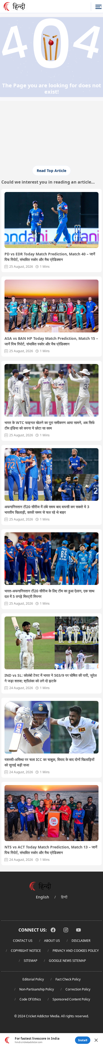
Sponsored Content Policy (71, 999)
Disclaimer (81, 940)
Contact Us (22, 940)
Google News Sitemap (67, 960)
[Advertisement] (51, 140)
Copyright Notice (26, 950)
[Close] (96, 1040)
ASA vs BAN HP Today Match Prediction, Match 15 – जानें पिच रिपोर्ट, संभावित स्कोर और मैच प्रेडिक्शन (51, 341)
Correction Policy (77, 989)
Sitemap (30, 960)
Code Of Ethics (30, 999)
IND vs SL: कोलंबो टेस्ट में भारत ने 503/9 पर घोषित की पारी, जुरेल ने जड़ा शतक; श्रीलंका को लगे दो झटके (50, 678)
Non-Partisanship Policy (36, 989)
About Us (52, 940)
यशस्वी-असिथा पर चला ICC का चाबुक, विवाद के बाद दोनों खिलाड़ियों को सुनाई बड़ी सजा (49, 762)
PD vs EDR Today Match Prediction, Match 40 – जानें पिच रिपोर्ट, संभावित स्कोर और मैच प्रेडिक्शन (49, 256)
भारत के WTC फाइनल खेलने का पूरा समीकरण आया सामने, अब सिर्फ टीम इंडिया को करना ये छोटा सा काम (49, 425)
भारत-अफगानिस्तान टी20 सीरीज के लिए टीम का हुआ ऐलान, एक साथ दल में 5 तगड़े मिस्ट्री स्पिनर (49, 593)
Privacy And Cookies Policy (76, 950)
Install (82, 1040)
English (42, 896)
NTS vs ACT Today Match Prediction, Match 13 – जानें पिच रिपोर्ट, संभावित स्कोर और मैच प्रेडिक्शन (50, 849)
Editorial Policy (33, 979)
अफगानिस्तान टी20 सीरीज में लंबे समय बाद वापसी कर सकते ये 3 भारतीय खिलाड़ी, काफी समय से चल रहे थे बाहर (46, 509)
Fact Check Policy (68, 979)
